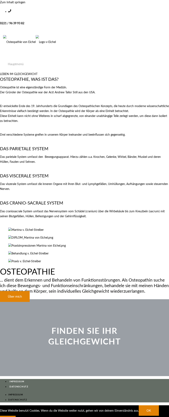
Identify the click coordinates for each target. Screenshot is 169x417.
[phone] (88, 9)
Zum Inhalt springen (12, 2)
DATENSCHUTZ (18, 387)
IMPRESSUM (16, 382)
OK (149, 410)
